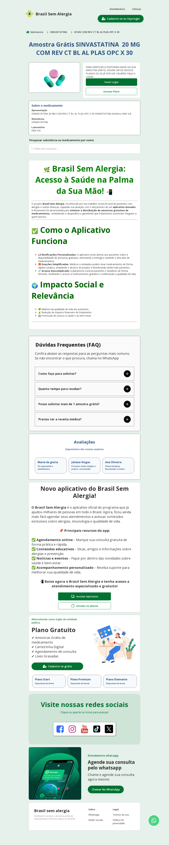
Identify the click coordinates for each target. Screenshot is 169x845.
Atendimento (117, 9)
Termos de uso (121, 814)
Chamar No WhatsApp (106, 789)
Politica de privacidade (119, 821)
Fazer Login (111, 82)
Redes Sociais (95, 820)
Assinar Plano (111, 91)
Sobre (91, 809)
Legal (116, 809)
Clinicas (136, 9)
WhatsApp (93, 814)
